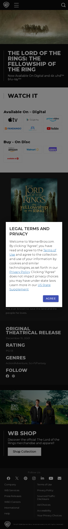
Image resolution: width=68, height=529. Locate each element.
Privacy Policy (19, 272)
